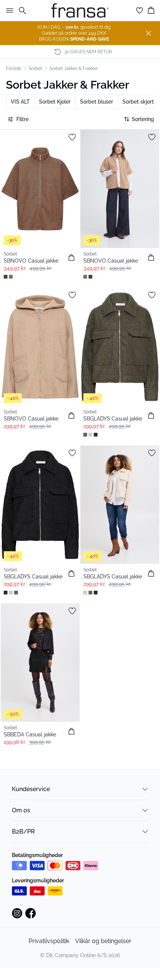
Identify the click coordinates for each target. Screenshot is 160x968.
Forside (13, 68)
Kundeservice (31, 789)
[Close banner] (148, 33)
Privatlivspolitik (49, 941)
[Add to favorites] (72, 137)
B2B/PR (23, 831)
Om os (21, 810)
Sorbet (35, 68)
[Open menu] (8, 10)
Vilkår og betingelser (103, 941)
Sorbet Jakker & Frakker (73, 68)
